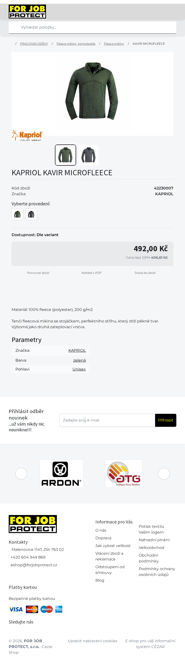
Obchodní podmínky (149, 558)
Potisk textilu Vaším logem (151, 529)
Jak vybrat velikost (113, 545)
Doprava (103, 538)
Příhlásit (165, 420)
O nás (100, 530)
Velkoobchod (151, 547)
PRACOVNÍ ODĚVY (34, 43)
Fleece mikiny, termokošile (76, 43)
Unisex (79, 369)
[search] (12, 27)
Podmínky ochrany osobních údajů (157, 571)
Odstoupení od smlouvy (110, 570)
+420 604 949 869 (28, 557)
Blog (99, 580)
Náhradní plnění (154, 540)
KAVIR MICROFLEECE (149, 43)
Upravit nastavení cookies (92, 641)
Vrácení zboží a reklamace (109, 556)
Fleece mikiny (114, 43)
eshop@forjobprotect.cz (34, 565)
